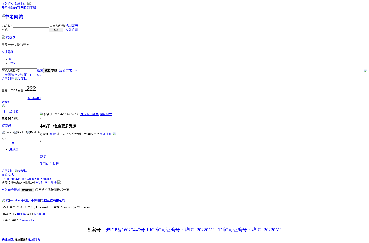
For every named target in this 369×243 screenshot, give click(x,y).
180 (16, 111)
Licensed (39, 213)
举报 (56, 163)
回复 (43, 156)
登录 (53, 134)
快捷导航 (8, 52)
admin (5, 102)
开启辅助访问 (11, 7)
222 (39, 74)
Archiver (15, 200)
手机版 (25, 200)
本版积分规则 (11, 189)
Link (23, 178)
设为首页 (8, 3)
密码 (5, 29)
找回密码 (72, 25)
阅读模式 (106, 114)
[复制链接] (34, 98)
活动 (62, 70)
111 (32, 74)
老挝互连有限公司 (53, 200)
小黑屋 (35, 200)
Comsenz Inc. (27, 220)
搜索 (40, 70)
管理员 (6, 125)
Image (16, 178)
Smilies (46, 178)
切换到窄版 (28, 7)
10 (10, 111)
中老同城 (8, 74)
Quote (30, 178)
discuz (77, 70)
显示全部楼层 (89, 114)
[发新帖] (21, 78)
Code (38, 178)
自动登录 (59, 25)
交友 (69, 70)
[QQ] (5, 200)
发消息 (13, 149)
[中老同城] (12, 16)
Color (7, 178)
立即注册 (72, 29)
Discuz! (22, 213)
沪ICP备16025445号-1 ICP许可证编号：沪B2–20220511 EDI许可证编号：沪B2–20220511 (193, 229)
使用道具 (46, 163)
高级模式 (8, 174)
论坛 (15, 63)
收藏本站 (20, 3)
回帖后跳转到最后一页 (53, 189)
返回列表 (8, 78)
